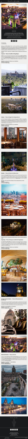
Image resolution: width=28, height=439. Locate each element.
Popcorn (14, 424)
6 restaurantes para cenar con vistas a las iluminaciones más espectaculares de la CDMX (14, 34)
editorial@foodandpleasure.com (14, 435)
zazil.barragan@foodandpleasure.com (14, 433)
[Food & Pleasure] (14, 1)
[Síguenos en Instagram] (13, 429)
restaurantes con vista (9, 37)
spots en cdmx (19, 37)
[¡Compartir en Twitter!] (16, 41)
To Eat (14, 419)
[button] (1, 1)
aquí (8, 62)
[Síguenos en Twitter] (17, 429)
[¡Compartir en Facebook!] (12, 41)
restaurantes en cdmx (15, 37)
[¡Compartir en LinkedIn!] (14, 41)
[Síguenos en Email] (15, 429)
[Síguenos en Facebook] (11, 429)
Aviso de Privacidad (7, 437)
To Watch (14, 425)
